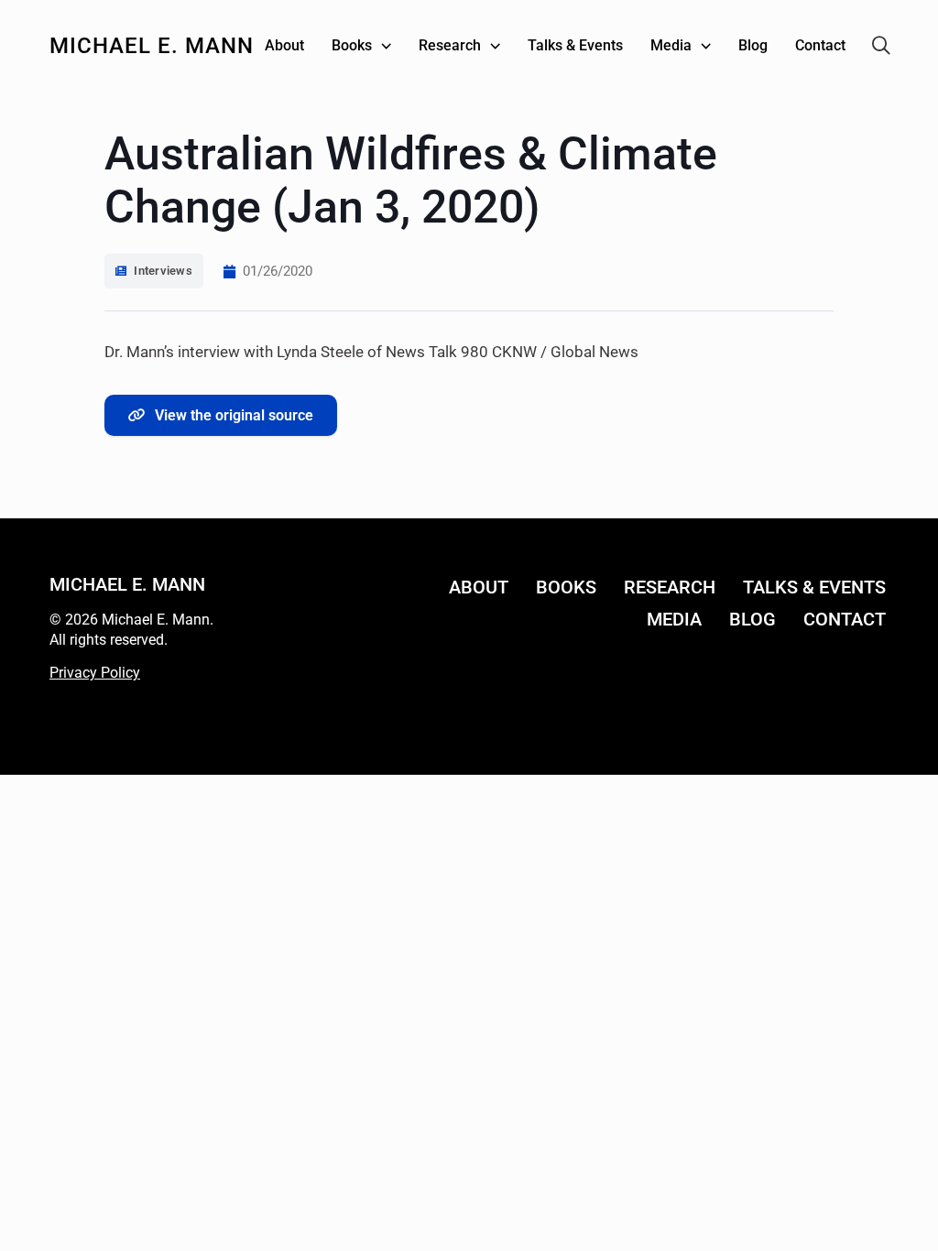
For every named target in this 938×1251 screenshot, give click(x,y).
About (478, 587)
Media (674, 619)
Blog (752, 619)
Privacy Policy (94, 672)
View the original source (234, 415)
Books (566, 587)
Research (669, 587)
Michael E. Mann (151, 46)
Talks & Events (814, 587)
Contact (844, 619)
